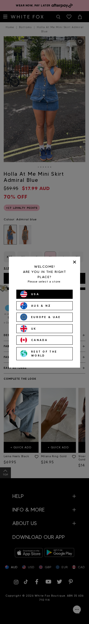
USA (35, 294)
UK (34, 328)
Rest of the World (44, 354)
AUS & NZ (41, 305)
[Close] (74, 262)
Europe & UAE (46, 317)
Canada (39, 340)
